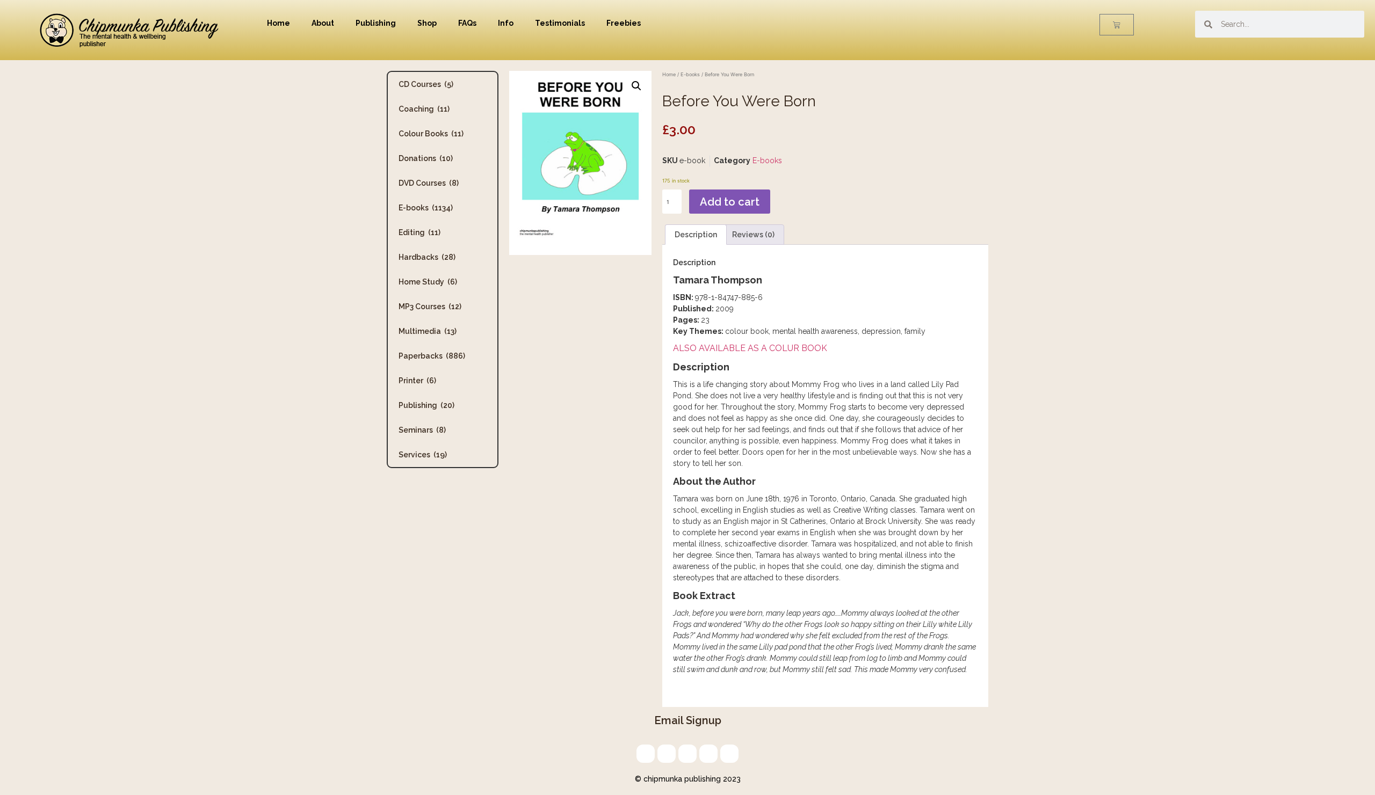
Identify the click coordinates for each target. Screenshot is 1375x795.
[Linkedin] (687, 754)
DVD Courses (429, 183)
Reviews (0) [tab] (753, 234)
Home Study (428, 282)
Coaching (424, 109)
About (323, 23)
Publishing (376, 23)
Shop (427, 23)
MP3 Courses (430, 306)
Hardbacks (427, 257)
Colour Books (431, 133)
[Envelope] (645, 754)
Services (423, 454)
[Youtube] (729, 754)
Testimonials (560, 23)
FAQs (467, 23)
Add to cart (729, 201)
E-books (426, 207)
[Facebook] (708, 754)
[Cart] (1116, 24)
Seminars (422, 430)
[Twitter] (666, 754)
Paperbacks (432, 356)
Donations (426, 158)
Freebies (623, 23)
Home (278, 23)
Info (505, 23)
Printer (417, 380)
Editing (419, 232)
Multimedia (428, 331)
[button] (636, 86)
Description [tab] (696, 234)
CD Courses (426, 84)
